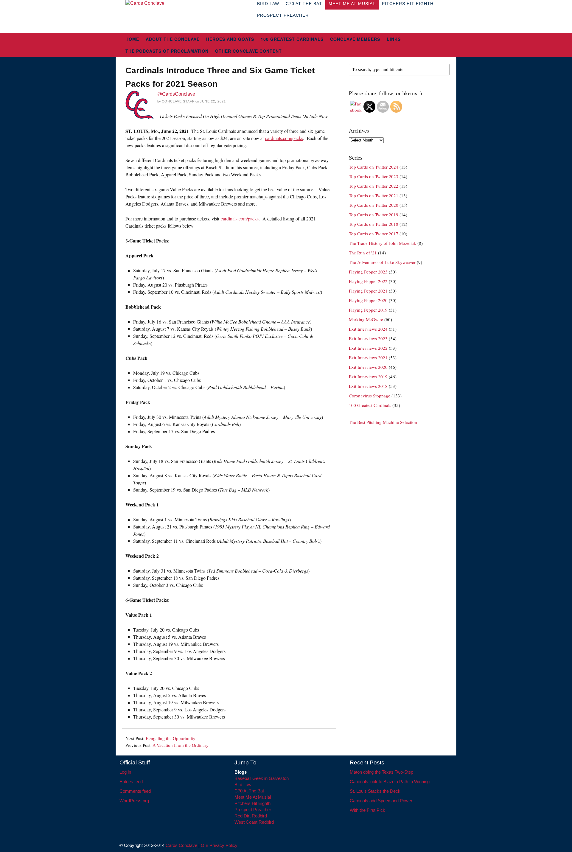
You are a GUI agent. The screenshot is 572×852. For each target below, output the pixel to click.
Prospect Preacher (283, 15)
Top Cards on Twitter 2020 (373, 205)
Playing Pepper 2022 (368, 281)
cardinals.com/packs (284, 138)
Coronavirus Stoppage (369, 396)
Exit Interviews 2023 (368, 338)
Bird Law (242, 784)
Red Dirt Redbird (250, 815)
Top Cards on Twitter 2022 (373, 186)
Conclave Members (355, 39)
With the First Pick (367, 810)
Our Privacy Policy (219, 845)
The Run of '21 (363, 253)
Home (132, 39)
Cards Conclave (181, 845)
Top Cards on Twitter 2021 (373, 195)
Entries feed (131, 781)
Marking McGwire (366, 319)
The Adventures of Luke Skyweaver (382, 262)
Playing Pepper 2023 (368, 272)
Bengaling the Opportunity (170, 738)
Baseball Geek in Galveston (261, 778)
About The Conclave (173, 39)
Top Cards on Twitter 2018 (373, 224)
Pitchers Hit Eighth (252, 803)
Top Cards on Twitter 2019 (373, 214)
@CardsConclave (176, 94)
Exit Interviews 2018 (368, 386)
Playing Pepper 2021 (368, 291)
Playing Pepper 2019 (368, 310)
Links (394, 39)
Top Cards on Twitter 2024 (373, 167)
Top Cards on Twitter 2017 (373, 234)
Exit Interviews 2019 (368, 377)
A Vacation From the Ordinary (181, 745)
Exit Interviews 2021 (368, 357)
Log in (125, 772)
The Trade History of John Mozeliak (382, 243)
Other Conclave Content (248, 51)
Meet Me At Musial (252, 797)
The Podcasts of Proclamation (167, 51)
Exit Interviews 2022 (368, 348)
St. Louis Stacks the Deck (375, 791)
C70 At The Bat (249, 790)
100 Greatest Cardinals (292, 39)
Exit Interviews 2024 (368, 329)
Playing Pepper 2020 (368, 300)
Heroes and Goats (230, 39)
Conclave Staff (178, 101)
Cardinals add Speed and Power (381, 800)
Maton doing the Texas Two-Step (381, 772)
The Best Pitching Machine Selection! (384, 422)
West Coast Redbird (254, 822)
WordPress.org (134, 800)
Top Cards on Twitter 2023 (373, 176)
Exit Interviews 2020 (368, 367)
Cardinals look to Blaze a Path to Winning (390, 781)
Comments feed (135, 791)
